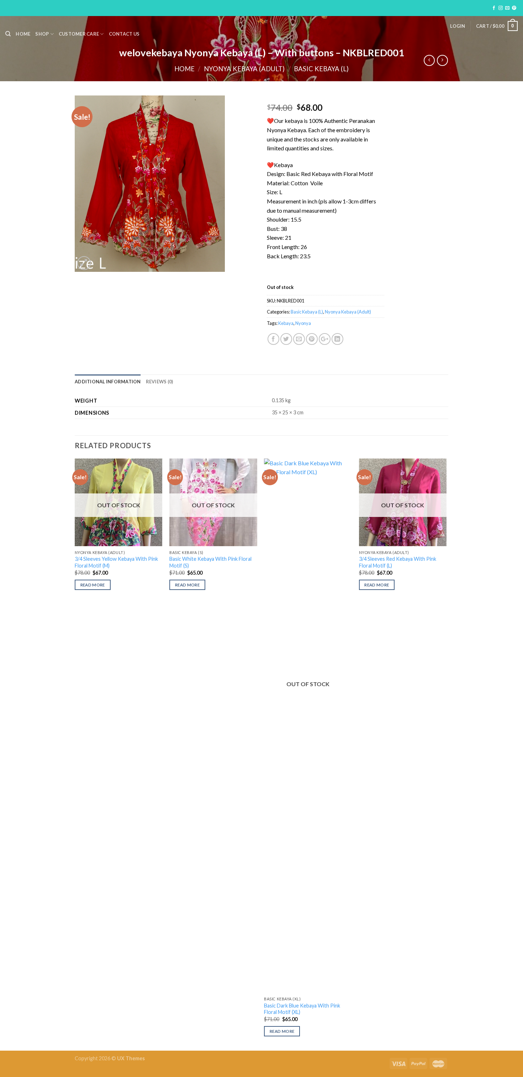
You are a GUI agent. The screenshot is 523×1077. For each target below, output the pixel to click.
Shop (42, 34)
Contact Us (124, 34)
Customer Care (79, 34)
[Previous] (75, 754)
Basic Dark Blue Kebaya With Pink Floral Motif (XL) (302, 1009)
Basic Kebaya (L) (321, 69)
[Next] (446, 754)
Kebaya (286, 323)
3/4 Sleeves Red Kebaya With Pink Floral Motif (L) (397, 562)
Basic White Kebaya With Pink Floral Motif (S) (210, 562)
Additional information (108, 381)
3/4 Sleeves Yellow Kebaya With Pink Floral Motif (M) (116, 562)
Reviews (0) (159, 381)
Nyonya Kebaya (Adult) (244, 69)
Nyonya (303, 323)
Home (23, 34)
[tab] (108, 381)
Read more (92, 584)
